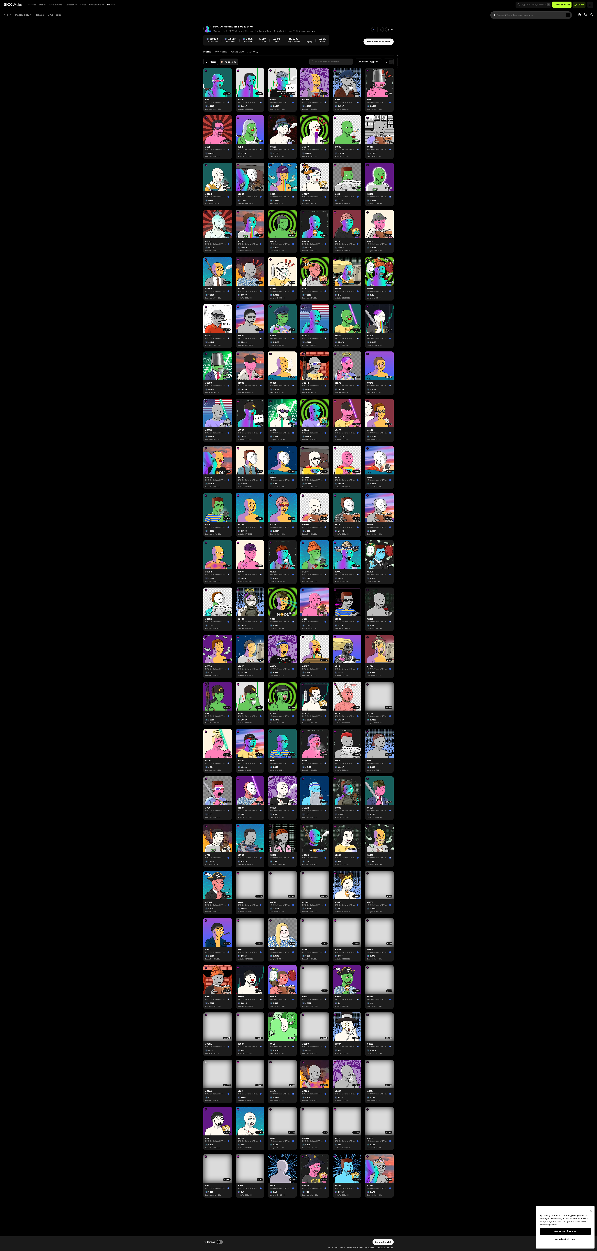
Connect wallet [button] (562, 4)
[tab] (221, 51)
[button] (533, 5)
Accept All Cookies (565, 1231)
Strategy (69, 4)
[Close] (590, 1211)
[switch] (220, 1242)
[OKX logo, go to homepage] (13, 4)
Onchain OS (95, 4)
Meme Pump (55, 4)
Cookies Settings (565, 1239)
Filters (213, 62)
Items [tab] (207, 51)
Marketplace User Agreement (380, 1247)
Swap (83, 4)
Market (42, 4)
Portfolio (31, 4)
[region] (565, 1227)
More (110, 4)
